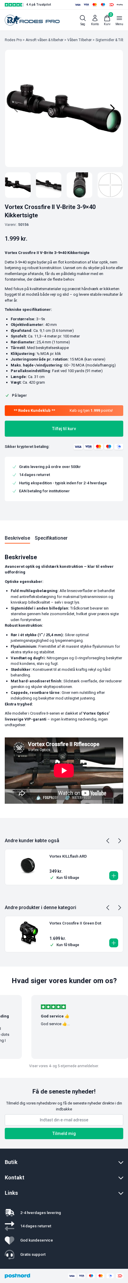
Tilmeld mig (64, 1133)
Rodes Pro (13, 40)
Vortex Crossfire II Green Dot (75, 923)
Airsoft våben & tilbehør (44, 40)
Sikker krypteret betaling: (27, 446)
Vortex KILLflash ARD (68, 856)
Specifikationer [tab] (51, 538)
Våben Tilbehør (79, 40)
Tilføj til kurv (64, 428)
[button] (113, 875)
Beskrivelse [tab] (17, 538)
